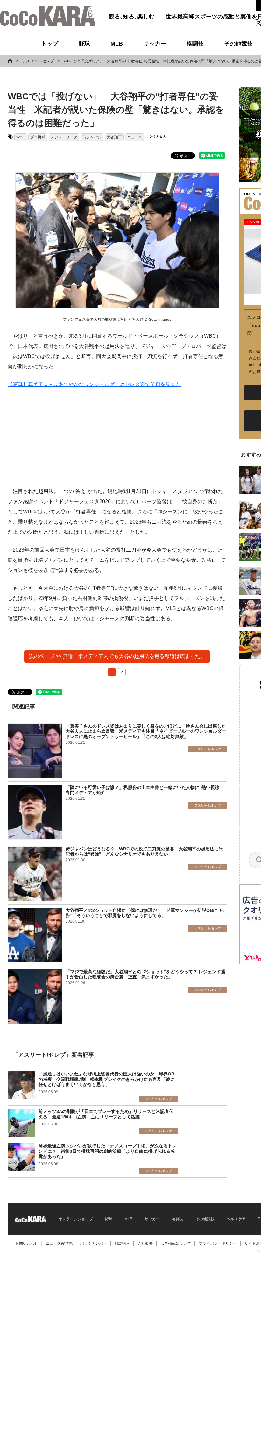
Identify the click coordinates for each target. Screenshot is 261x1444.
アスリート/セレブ (38, 61)
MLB (116, 43)
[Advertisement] (117, 441)
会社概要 (145, 1243)
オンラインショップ (76, 1219)
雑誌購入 (122, 1243)
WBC (20, 137)
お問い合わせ (26, 1243)
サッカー (154, 43)
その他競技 (238, 43)
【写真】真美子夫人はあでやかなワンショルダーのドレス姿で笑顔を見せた (94, 384)
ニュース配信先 (59, 1243)
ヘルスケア (236, 1219)
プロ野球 (38, 137)
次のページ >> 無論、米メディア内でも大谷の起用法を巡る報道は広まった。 (117, 656)
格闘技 (195, 43)
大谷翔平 (114, 137)
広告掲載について (175, 1243)
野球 (84, 43)
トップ (49, 43)
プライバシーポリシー (218, 1243)
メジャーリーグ (64, 137)
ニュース (134, 137)
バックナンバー (93, 1243)
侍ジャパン (92, 137)
